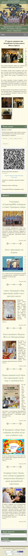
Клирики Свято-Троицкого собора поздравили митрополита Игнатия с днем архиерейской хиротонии (14, 478)
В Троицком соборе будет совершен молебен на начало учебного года (14, 432)
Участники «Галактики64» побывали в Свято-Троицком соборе (14, 204)
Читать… (4, 237)
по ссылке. (4, 173)
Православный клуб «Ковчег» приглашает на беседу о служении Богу (14, 378)
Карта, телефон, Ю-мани (16, 138)
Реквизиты (5, 143)
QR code (5, 138)
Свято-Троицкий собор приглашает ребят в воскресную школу (14, 293)
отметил (16, 515)
